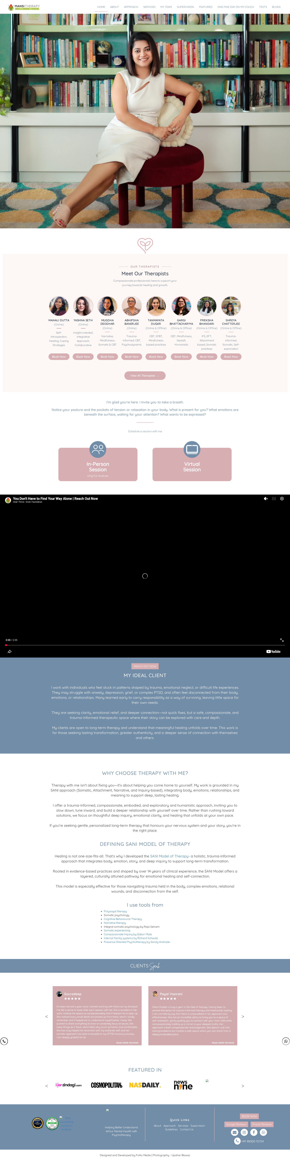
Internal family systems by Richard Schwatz (131, 938)
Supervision (198, 1125)
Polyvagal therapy (115, 911)
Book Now (59, 356)
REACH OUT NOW (145, 666)
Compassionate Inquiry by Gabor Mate (128, 934)
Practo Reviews (262, 1124)
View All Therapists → (145, 375)
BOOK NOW (249, 1116)
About (157, 1125)
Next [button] (244, 1016)
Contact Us (187, 1129)
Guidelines (171, 1129)
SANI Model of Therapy (169, 856)
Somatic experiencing (117, 930)
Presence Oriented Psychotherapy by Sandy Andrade (137, 942)
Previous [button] (48, 1016)
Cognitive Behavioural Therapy (123, 919)
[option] (97, 1015)
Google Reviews (236, 1124)
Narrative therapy (115, 922)
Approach (169, 1125)
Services (183, 1125)
